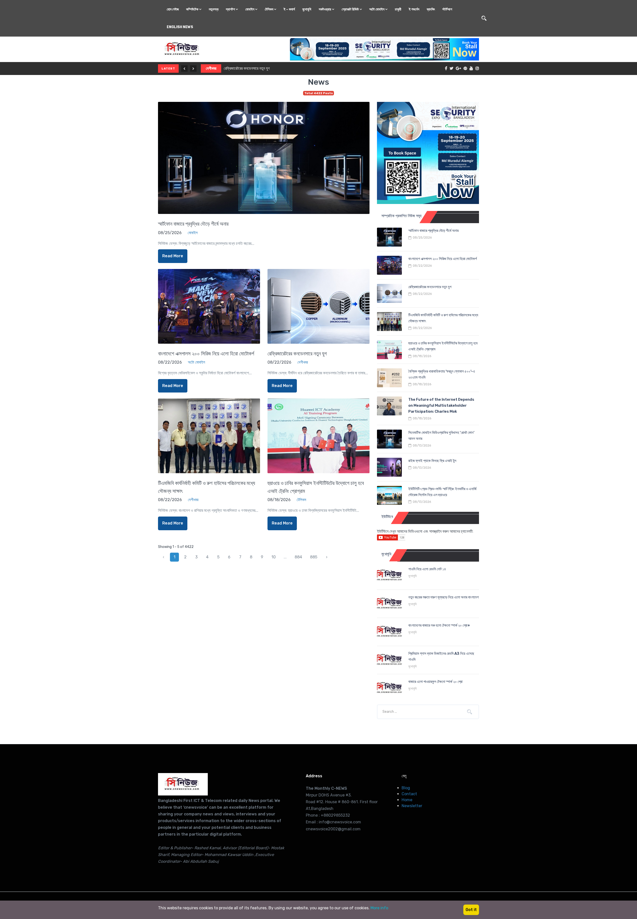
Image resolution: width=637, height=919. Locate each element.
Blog (406, 788)
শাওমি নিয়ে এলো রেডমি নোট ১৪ (427, 569)
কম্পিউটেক (192, 9)
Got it (471, 909)
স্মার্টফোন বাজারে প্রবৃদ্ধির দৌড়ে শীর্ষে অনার (193, 224)
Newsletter (412, 805)
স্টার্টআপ (447, 9)
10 (273, 557)
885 (313, 557)
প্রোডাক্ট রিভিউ (351, 9)
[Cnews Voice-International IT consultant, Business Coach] (183, 784)
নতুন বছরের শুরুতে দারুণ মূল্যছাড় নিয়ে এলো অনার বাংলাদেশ (443, 597)
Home (407, 799)
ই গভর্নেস (414, 9)
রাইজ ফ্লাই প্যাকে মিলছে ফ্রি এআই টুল (432, 461)
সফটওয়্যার (325, 9)
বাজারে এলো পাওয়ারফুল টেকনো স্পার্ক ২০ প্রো (435, 681)
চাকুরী (398, 9)
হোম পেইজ (173, 9)
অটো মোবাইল (377, 9)
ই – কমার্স (289, 9)
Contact (409, 793)
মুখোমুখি (306, 9)
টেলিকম (269, 9)
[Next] (193, 68)
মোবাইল (250, 9)
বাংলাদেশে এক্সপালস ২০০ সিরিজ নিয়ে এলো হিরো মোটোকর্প (206, 353)
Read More (172, 256)
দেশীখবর (208, 68)
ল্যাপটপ (231, 9)
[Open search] (484, 18)
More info (379, 908)
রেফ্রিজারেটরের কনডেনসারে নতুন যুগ (244, 68)
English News (180, 27)
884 (298, 557)
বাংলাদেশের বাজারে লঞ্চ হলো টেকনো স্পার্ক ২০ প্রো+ (439, 625)
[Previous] (184, 68)
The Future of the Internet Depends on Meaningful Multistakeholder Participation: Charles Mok (441, 405)
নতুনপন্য (213, 9)
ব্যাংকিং (431, 9)
